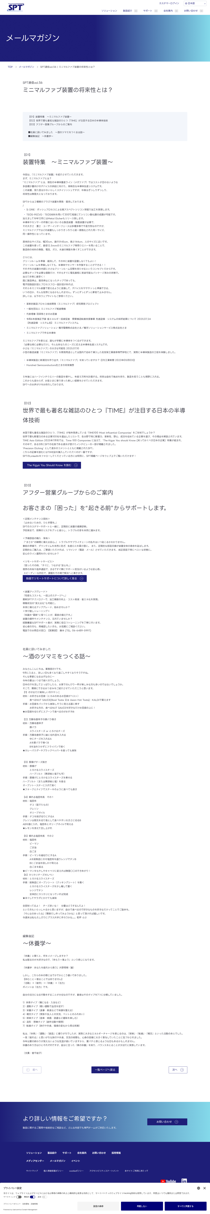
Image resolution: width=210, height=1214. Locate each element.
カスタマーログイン (169, 3)
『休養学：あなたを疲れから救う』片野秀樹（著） (49, 967)
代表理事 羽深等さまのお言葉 (41, 314)
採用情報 (116, 1153)
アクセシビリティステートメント (104, 1170)
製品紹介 (127, 11)
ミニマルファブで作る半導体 (41, 333)
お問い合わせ (191, 11)
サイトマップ (32, 1170)
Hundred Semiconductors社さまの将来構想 (50, 365)
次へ (174, 1070)
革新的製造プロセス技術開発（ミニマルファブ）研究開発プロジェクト (62, 304)
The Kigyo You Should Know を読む (48, 465)
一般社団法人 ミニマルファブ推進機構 (46, 309)
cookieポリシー (76, 1170)
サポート (147, 11)
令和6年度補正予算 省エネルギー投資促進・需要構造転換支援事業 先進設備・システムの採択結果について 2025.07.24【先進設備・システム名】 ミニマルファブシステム (88, 321)
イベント (75, 1161)
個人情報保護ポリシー (54, 1170)
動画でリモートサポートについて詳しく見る (51, 578)
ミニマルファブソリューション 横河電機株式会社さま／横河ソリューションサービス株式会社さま (76, 328)
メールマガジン (26, 67)
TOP (10, 67)
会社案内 (168, 11)
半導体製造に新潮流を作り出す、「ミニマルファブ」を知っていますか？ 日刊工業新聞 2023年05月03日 (80, 360)
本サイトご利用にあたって (136, 1170)
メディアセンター (35, 1161)
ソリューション (109, 11)
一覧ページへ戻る (105, 1070)
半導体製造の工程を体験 (152, 352)
